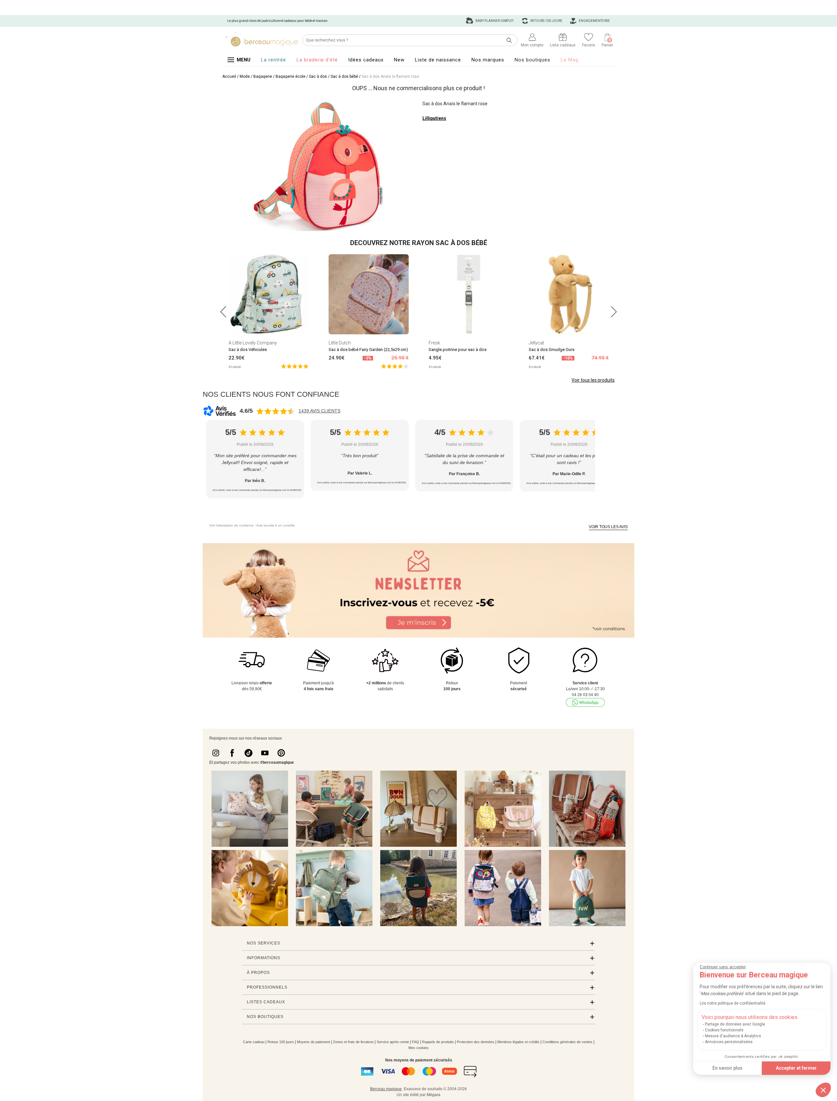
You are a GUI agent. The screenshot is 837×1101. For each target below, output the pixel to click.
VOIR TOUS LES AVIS (608, 527)
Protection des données (475, 1042)
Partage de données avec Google (735, 1024)
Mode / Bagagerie (256, 76)
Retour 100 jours (280, 1042)
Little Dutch (340, 342)
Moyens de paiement (313, 1042)
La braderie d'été (317, 60)
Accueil (229, 76)
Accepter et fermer (796, 1068)
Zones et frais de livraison (353, 1042)
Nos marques (487, 60)
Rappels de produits (438, 1042)
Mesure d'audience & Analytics (733, 1036)
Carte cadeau (254, 1042)
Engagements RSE (594, 21)
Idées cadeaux (366, 60)
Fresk (434, 342)
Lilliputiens (434, 118)
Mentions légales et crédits (518, 1042)
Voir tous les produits (593, 380)
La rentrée (273, 60)
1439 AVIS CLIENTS (319, 410)
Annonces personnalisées (729, 1042)
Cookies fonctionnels (724, 1030)
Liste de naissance (438, 60)
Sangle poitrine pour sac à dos (458, 349)
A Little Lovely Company (253, 342)
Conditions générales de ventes (567, 1042)
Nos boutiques (532, 60)
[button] (823, 1090)
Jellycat (536, 342)
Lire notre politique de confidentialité (732, 1003)
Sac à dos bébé (344, 76)
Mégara (433, 1095)
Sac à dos (318, 76)
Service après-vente (393, 1042)
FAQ (415, 1042)
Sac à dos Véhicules (248, 349)
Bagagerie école (290, 76)
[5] (295, 366)
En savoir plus (727, 1068)
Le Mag (569, 60)
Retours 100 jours (546, 21)
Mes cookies (418, 1048)
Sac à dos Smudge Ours (551, 349)
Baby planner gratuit (494, 21)
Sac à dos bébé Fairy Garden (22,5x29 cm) (368, 349)
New (399, 60)
